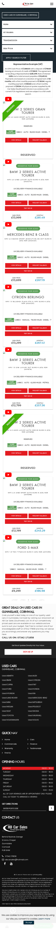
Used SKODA (33, 711)
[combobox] (28, 24)
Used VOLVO (33, 720)
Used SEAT (6, 711)
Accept (29, 922)
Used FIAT (32, 685)
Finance (33, 744)
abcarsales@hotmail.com (16, 860)
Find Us (8, 753)
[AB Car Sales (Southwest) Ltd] (28, 4)
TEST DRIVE (28, 208)
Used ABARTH (7, 676)
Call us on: (18, 637)
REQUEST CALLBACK (40, 140)
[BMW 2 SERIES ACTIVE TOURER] (28, 415)
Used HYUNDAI (8, 693)
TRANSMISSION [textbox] (10, 40)
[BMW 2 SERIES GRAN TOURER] (28, 102)
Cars (32, 740)
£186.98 (40, 590)
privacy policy (37, 874)
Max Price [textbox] (8, 48)
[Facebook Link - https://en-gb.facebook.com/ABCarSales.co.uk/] (5, 863)
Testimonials (35, 748)
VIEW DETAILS (16, 140)
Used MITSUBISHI (35, 702)
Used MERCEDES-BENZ (37, 698)
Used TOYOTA (8, 715)
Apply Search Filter (16, 58)
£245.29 (40, 530)
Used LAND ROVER (9, 698)
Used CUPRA (7, 685)
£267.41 (40, 342)
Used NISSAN (7, 707)
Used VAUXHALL (34, 715)
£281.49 (40, 217)
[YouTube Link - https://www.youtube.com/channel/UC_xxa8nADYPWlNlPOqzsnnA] (11, 863)
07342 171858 (29, 629)
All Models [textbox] (8, 32)
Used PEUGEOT (34, 707)
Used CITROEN (34, 680)
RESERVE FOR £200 (28, 166)
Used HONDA (33, 689)
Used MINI (6, 702)
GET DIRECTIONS (10, 804)
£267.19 (40, 279)
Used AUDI (32, 676)
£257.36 (40, 404)
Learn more (44, 919)
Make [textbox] (5, 24)
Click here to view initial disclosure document (16, 904)
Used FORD (6, 689)
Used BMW (6, 680)
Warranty (9, 748)
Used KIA (31, 693)
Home (7, 740)
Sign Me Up (28, 652)
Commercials (11, 744)
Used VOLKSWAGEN (10, 720)
